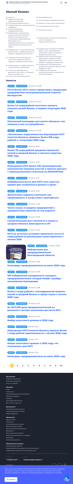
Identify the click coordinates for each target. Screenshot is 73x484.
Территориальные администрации (17, 394)
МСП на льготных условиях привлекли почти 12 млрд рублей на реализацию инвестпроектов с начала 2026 (35, 236)
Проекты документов (13, 440)
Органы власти (11, 419)
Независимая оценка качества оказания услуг (21, 450)
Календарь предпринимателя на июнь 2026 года (36, 356)
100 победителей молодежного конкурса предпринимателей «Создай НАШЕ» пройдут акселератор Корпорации (34, 278)
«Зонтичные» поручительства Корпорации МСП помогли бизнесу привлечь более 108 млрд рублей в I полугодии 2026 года (35, 137)
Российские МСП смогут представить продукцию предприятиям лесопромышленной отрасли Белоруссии (37, 92)
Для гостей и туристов (13, 403)
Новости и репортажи (13, 379)
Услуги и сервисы (12, 383)
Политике (58, 473)
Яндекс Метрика (42, 469)
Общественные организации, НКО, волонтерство (22, 448)
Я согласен (11, 479)
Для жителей (10, 376)
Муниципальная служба (14, 426)
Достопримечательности (14, 400)
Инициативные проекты (14, 446)
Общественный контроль (14, 443)
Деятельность (10, 407)
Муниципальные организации (16, 428)
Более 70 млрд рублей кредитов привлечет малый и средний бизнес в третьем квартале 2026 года (34, 153)
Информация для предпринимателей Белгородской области (41, 252)
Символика (10, 392)
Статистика (9, 422)
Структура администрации (15, 424)
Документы (9, 431)
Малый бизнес (22, 86)
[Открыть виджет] (67, 478)
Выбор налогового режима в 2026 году (30, 320)
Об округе (9, 387)
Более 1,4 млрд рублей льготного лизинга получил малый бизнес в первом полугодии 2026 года (36, 108)
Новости (11, 86)
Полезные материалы (13, 381)
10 (61, 366)
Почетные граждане (12, 396)
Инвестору (9, 437)
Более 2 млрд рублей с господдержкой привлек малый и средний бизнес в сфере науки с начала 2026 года (36, 294)
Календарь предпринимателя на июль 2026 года (36, 265)
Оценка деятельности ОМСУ (15, 411)
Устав (8, 389)
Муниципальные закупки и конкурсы (18, 435)
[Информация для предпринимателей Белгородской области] (16, 252)
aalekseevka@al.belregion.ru (32, 460)
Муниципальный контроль (15, 433)
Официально (10, 417)
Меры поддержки (12, 413)
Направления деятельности (15, 409)
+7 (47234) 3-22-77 (12, 460)
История (9, 398)
